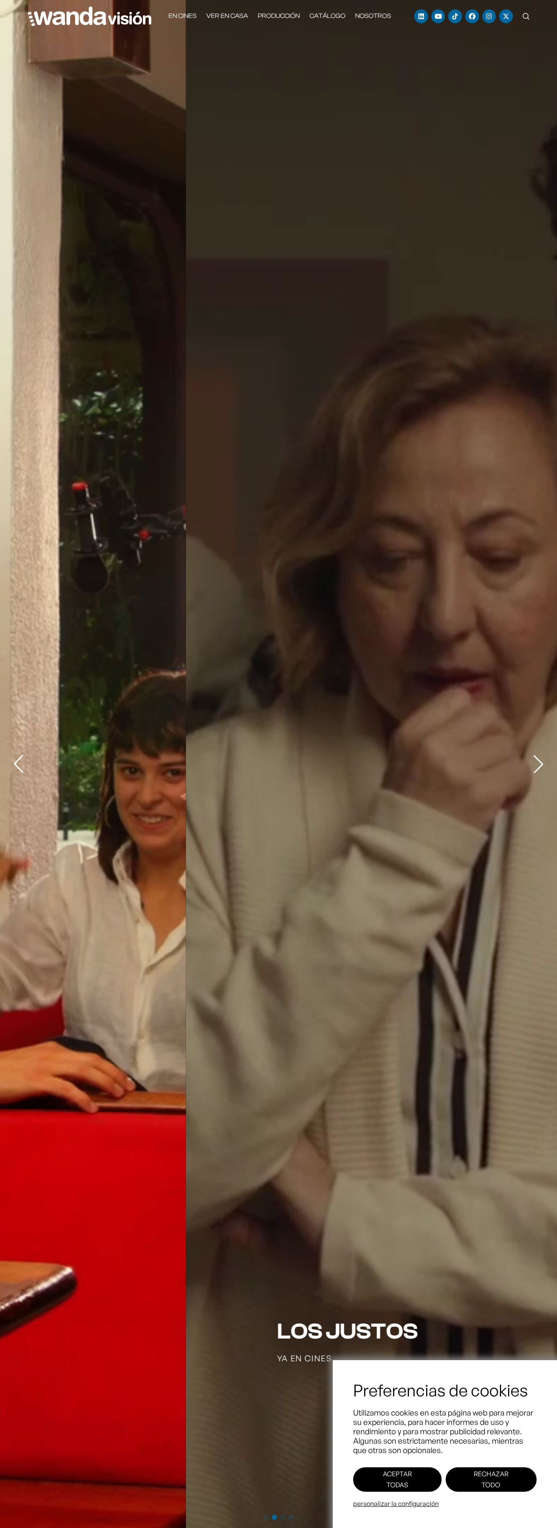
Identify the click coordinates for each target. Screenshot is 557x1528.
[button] (526, 16)
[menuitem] (182, 16)
